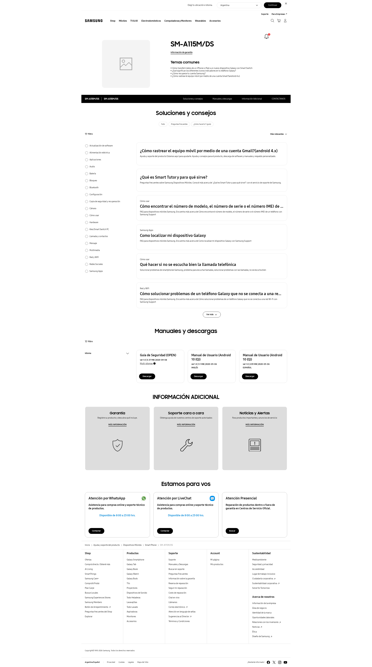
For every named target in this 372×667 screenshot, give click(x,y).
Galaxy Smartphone (135, 560)
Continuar (272, 5)
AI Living (89, 569)
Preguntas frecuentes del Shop (98, 612)
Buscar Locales (91, 593)
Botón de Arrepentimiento (97, 607)
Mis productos (216, 564)
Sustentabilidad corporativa (265, 583)
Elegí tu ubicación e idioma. (200, 5)
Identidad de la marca (261, 613)
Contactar (96, 531)
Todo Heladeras (133, 597)
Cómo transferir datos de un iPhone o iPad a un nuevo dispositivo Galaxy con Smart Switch (212, 68)
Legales (131, 662)
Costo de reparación (177, 593)
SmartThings (90, 574)
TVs (128, 583)
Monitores (131, 616)
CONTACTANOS (278, 99)
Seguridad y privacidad (262, 564)
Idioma (88, 353)
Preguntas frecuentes (179, 124)
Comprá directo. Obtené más (97, 564)
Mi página (214, 560)
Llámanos (173, 602)
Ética (254, 632)
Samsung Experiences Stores (97, 597)
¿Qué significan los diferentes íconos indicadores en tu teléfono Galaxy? (204, 71)
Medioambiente (259, 560)
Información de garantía (181, 52)
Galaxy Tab (131, 564)
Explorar (88, 616)
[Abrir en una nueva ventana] (268, 662)
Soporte (172, 560)
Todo (163, 124)
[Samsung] (94, 21)
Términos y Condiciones (179, 621)
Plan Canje (89, 588)
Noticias (256, 627)
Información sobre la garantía (182, 578)
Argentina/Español (92, 662)
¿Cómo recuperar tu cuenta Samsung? (189, 73)
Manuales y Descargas (178, 564)
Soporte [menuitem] (264, 14)
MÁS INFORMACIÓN (117, 424)
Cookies (122, 662)
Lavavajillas (132, 602)
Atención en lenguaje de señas (182, 612)
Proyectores (132, 588)
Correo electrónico (177, 607)
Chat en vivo (174, 597)
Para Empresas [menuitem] (278, 14)
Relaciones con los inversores (265, 622)
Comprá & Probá (92, 583)
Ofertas (88, 560)
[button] (211, 153)
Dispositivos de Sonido (137, 593)
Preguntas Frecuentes (178, 574)
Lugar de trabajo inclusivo (263, 574)
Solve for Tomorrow (261, 588)
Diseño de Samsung (261, 636)
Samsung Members (93, 602)
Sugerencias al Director (179, 616)
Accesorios (131, 621)
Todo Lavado (132, 607)
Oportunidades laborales (263, 617)
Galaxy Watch (133, 574)
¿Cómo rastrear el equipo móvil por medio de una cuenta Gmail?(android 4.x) (206, 76)
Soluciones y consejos (193, 99)
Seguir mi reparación (178, 588)
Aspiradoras (132, 612)
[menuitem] (112, 21)
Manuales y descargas (222, 99)
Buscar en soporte (176, 569)
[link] (266, 36)
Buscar (232, 531)
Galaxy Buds (132, 578)
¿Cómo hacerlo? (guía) (202, 124)
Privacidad (111, 662)
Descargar (147, 376)
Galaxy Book (132, 569)
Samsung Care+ (92, 578)
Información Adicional (252, 99)
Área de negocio (259, 608)
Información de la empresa (264, 603)
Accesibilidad (258, 569)
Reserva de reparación (178, 583)
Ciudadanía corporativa (262, 578)
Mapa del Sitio (142, 662)
